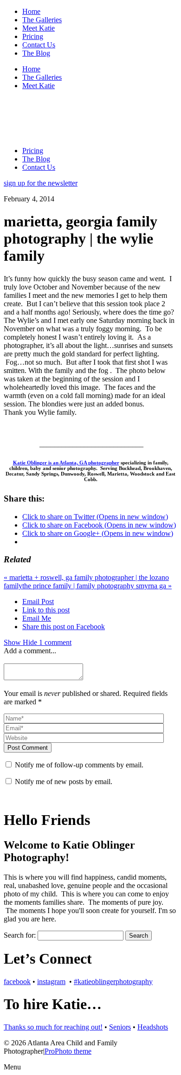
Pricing (32, 36)
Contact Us (38, 45)
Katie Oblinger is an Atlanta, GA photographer (66, 462)
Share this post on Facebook (63, 627)
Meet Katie (38, 28)
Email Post (38, 601)
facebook (17, 981)
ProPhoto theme (68, 1051)
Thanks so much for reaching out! (53, 1027)
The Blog (36, 53)
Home (31, 11)
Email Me (36, 618)
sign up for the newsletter (41, 183)
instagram (51, 981)
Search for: (20, 935)
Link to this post (46, 610)
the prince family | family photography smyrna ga (97, 586)
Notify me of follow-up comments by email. (79, 765)
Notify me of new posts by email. (63, 781)
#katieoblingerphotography (113, 981)
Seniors (120, 1027)
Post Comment (27, 747)
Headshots (152, 1027)
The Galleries (42, 20)
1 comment (37, 642)
